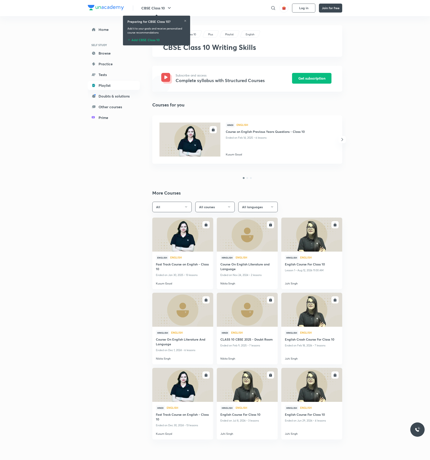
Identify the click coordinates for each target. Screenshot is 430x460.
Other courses (110, 106)
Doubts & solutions (114, 96)
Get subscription (311, 78)
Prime (103, 117)
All (158, 207)
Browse (105, 53)
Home (104, 29)
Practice (106, 63)
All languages (252, 207)
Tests (103, 74)
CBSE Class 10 (153, 8)
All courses (207, 207)
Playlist (105, 85)
